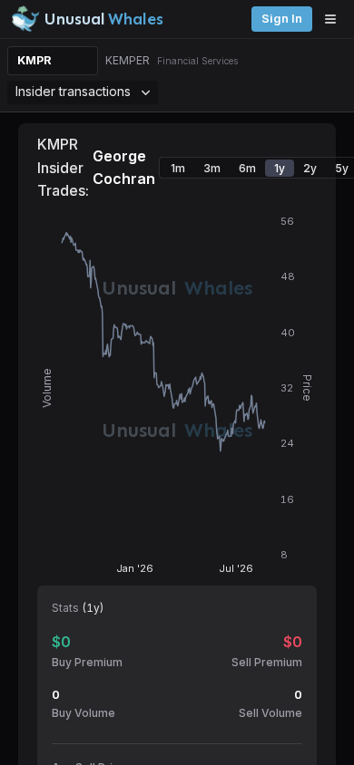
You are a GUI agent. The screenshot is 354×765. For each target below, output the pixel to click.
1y (279, 168)
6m (247, 168)
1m (178, 168)
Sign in (281, 18)
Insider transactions (73, 91)
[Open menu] (335, 19)
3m (212, 168)
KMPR (34, 60)
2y (310, 168)
